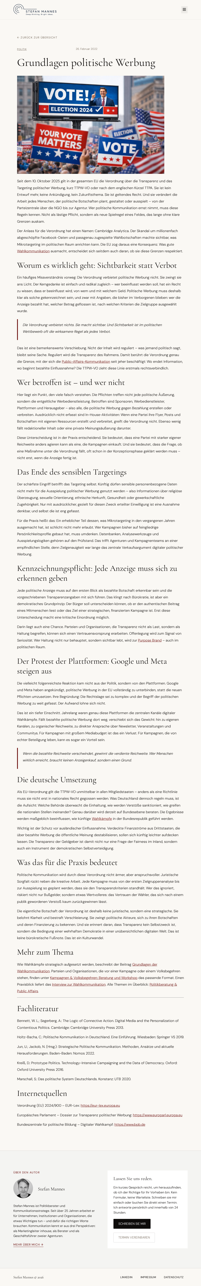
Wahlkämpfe (102, 818)
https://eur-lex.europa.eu (100, 1105)
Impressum (148, 1277)
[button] (184, 9)
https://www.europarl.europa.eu (157, 1115)
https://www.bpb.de (129, 1124)
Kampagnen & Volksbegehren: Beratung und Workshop (93, 977)
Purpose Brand (150, 640)
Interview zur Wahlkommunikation (79, 984)
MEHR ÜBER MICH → (28, 1245)
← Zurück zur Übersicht (37, 37)
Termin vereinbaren (134, 1237)
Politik (22, 49)
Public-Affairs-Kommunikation (86, 361)
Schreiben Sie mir (132, 1224)
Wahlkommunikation (33, 251)
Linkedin (126, 1277)
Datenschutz (174, 1277)
